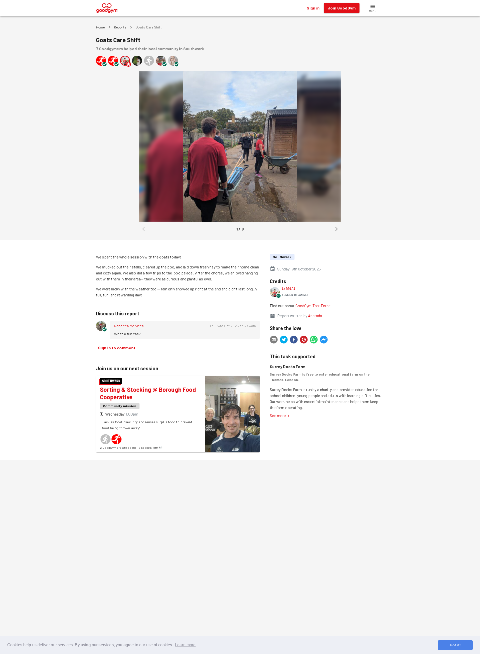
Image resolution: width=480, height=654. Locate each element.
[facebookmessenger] (324, 340)
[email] (274, 340)
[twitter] (284, 340)
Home (100, 27)
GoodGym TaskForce (313, 305)
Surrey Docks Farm (287, 366)
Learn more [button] (185, 645)
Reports (120, 27)
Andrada (288, 288)
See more (278, 415)
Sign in (313, 7)
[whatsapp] (314, 340)
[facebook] (294, 340)
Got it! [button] (455, 645)
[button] (373, 8)
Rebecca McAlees (129, 325)
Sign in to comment (117, 347)
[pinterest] (304, 340)
